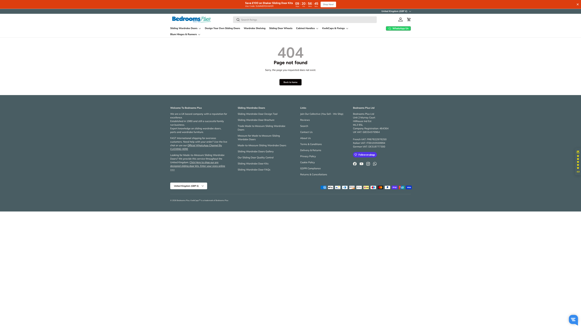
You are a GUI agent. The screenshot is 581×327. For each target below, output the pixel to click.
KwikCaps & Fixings (333, 28)
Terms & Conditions (311, 144)
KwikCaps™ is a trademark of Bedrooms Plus (209, 200)
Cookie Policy (307, 162)
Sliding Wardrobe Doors (183, 28)
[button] (409, 19)
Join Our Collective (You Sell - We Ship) (321, 113)
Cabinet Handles (305, 28)
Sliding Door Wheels (280, 28)
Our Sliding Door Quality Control (256, 157)
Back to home (290, 82)
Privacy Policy (308, 156)
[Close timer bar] (577, 4)
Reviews (305, 119)
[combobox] (305, 19)
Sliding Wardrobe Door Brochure (256, 119)
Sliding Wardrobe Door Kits (253, 163)
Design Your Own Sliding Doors (222, 28)
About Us (305, 138)
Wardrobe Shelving (255, 28)
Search (304, 125)
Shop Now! (328, 4)
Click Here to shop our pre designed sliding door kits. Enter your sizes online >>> (197, 166)
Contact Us (306, 132)
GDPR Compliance (310, 168)
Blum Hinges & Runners (183, 34)
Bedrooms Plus (183, 200)
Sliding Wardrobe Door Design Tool (257, 113)
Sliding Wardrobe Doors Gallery (256, 151)
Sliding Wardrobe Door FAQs (254, 169)
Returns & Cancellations (313, 174)
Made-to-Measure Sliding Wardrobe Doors (262, 145)
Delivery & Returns (310, 150)
